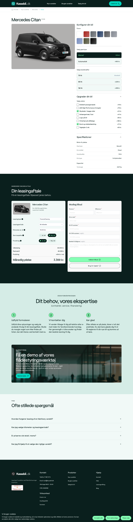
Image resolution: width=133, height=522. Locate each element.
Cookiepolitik (44, 501)
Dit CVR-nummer (76, 233)
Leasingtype (17, 219)
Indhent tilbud (93, 260)
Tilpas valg (125, 518)
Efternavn (98, 209)
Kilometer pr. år (18, 230)
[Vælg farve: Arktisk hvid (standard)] (80, 34)
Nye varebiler (72, 477)
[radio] (40, 235)
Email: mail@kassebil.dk (47, 480)
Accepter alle (98, 518)
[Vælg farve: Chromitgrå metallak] (107, 34)
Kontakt (98, 477)
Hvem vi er (43, 497)
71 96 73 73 (114, 3)
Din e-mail (72, 217)
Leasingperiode (18, 224)
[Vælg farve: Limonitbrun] (86, 41)
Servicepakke (17, 235)
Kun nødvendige (112, 518)
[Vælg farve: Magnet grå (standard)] (93, 34)
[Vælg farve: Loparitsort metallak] (93, 41)
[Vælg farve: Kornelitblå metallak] (80, 41)
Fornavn (72, 209)
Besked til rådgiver (77, 241)
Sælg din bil (71, 484)
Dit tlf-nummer (74, 225)
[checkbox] (78, 105)
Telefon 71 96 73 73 (45, 477)
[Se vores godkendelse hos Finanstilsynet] (17, 488)
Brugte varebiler (72, 481)
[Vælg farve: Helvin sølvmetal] (114, 34)
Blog (97, 488)
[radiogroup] (51, 235)
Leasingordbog (100, 484)
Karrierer (42, 504)
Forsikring (16, 241)
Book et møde (22, 376)
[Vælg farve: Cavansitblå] (100, 34)
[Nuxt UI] (20, 3)
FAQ (97, 481)
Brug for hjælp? (93, 266)
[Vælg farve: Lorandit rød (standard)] (86, 34)
